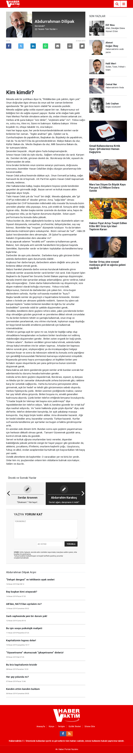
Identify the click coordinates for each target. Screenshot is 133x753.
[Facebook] (8, 46)
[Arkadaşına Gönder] (57, 46)
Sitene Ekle (90, 726)
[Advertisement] (45, 70)
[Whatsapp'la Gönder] (45, 46)
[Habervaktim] (12, 3)
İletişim (61, 726)
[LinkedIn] (33, 46)
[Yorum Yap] (82, 46)
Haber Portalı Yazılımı (68, 749)
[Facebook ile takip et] (63, 733)
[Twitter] (21, 46)
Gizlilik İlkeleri (75, 726)
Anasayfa (40, 726)
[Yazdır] (69, 46)
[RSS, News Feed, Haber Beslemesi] (69, 733)
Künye (51, 726)
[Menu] (123, 4)
